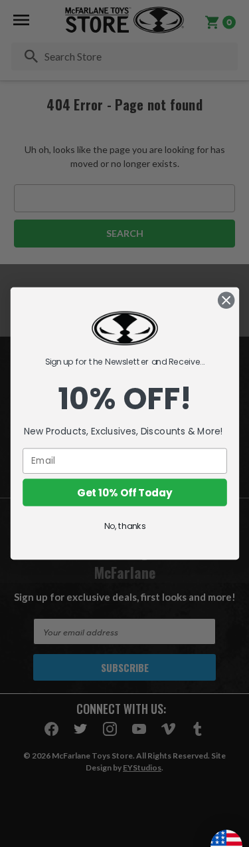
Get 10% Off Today (124, 492)
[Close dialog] (226, 300)
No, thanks (124, 526)
